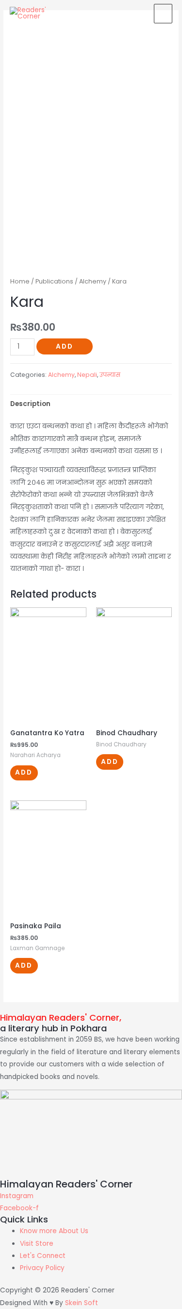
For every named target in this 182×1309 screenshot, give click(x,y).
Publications (54, 281)
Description (30, 403)
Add (64, 346)
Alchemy (92, 281)
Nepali (87, 375)
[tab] (91, 404)
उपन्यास (109, 375)
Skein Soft (81, 1303)
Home (20, 281)
